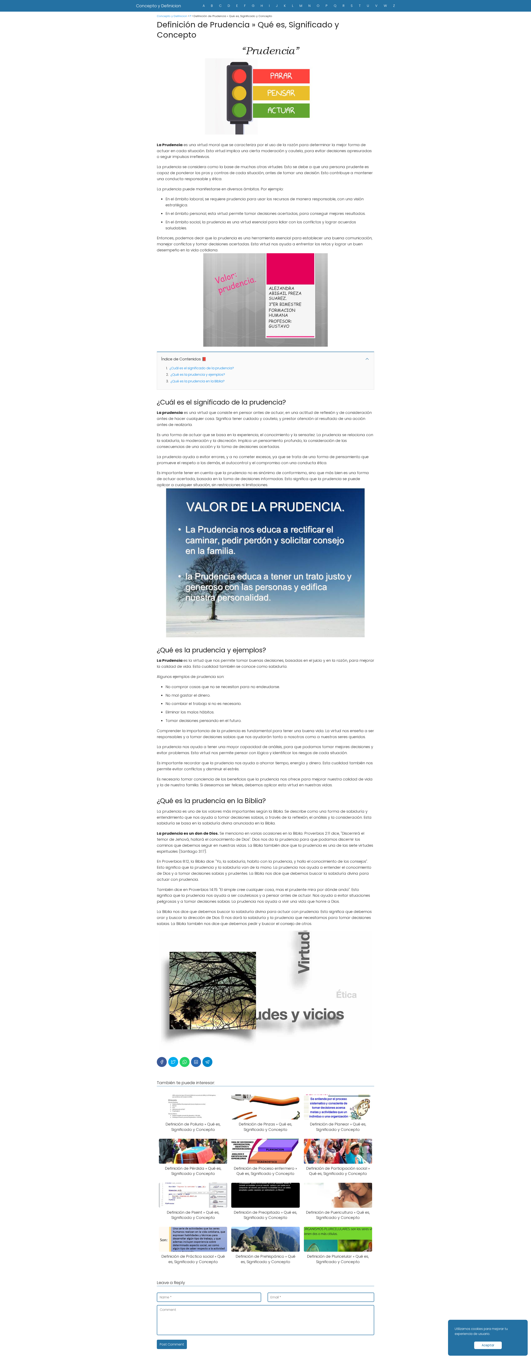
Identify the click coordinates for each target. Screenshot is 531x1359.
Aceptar (488, 1345)
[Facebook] (162, 1062)
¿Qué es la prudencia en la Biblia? (198, 381)
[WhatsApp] (185, 1062)
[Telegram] (207, 1062)
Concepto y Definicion (158, 6)
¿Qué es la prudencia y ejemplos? (198, 374)
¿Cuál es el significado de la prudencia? (201, 368)
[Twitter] (173, 1062)
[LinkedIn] (196, 1062)
